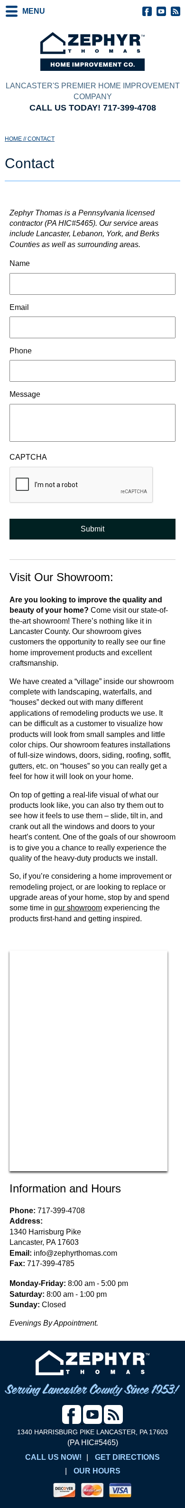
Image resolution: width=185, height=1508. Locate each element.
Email (19, 307)
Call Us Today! (92, 107)
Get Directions (127, 1457)
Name (19, 263)
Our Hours (97, 1471)
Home (13, 139)
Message (24, 394)
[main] (92, 566)
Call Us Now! (53, 1457)
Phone (20, 351)
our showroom (78, 908)
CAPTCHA (28, 457)
